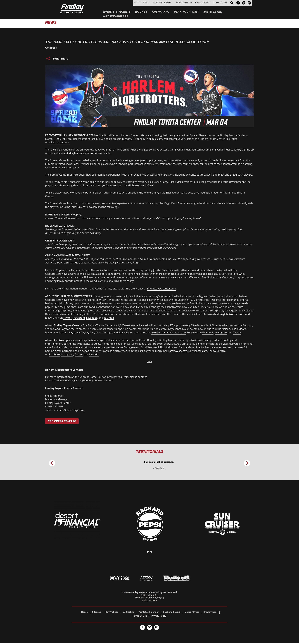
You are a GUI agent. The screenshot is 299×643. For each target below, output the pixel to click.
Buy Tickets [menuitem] (112, 612)
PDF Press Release (62, 421)
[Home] (72, 5)
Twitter (67, 317)
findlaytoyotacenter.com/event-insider (89, 153)
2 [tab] (151, 552)
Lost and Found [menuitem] (171, 612)
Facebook (91, 317)
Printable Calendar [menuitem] (149, 612)
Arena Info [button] (161, 12)
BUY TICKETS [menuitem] (141, 3)
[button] (232, 3)
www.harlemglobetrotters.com (226, 314)
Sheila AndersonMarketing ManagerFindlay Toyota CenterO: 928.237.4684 (64, 403)
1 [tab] (148, 552)
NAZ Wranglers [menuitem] (115, 16)
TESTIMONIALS (149, 452)
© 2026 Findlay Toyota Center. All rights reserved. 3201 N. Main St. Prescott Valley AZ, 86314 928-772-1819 (149, 596)
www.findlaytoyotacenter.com (168, 332)
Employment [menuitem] (210, 612)
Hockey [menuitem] (141, 12)
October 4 (51, 47)
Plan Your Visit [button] (186, 12)
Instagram (79, 317)
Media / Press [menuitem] (192, 612)
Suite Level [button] (212, 12)
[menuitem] (238, 3)
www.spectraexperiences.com (189, 351)
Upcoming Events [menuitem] (162, 3)
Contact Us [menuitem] (220, 3)
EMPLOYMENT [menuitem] (202, 3)
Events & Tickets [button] (117, 12)
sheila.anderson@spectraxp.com (64, 410)
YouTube (109, 317)
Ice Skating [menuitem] (128, 612)
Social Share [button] (60, 58)
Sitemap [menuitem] (96, 612)
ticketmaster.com (58, 142)
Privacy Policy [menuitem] (158, 616)
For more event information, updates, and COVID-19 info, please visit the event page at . (111, 288)
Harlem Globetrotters (134, 135)
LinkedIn (94, 354)
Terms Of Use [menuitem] (140, 616)
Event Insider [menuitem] (184, 3)
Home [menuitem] (84, 612)
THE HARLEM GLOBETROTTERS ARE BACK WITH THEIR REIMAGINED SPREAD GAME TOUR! (127, 42)
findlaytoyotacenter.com (161, 288)
